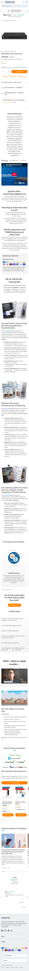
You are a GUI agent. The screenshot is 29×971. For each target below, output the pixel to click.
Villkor (2, 967)
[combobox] (14, 5)
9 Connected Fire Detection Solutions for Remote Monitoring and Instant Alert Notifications (13, 851)
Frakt (8, 59)
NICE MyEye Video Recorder (10, 20)
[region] (14, 897)
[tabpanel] (14, 207)
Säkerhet (12, 967)
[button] (26, 2)
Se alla (14, 750)
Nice (2, 51)
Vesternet (10, 965)
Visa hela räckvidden (14, 782)
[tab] (4, 160)
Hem (2, 20)
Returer (17, 967)
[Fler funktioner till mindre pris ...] (14, 760)
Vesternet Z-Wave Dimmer (20, 802)
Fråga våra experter (14, 605)
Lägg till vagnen (19, 71)
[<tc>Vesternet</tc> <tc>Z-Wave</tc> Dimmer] (21, 792)
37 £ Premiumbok (9, 331)
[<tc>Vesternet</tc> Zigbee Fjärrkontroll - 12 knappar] (8, 792)
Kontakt (21, 967)
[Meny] (2, 2)
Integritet (7, 967)
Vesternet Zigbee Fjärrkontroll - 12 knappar (7, 803)
